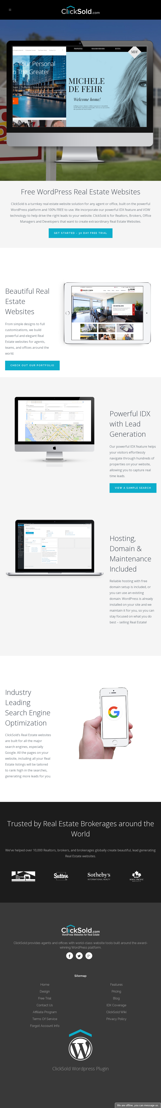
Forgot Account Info (44, 1026)
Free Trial (44, 998)
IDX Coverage (116, 1005)
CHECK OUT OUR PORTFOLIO (32, 365)
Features (116, 984)
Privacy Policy (116, 1019)
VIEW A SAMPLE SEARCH (133, 488)
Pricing (116, 991)
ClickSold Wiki (116, 1012)
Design (45, 991)
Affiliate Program (45, 1012)
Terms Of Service (44, 1019)
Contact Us (45, 1005)
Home (44, 984)
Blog (116, 998)
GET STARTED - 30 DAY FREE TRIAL (80, 233)
